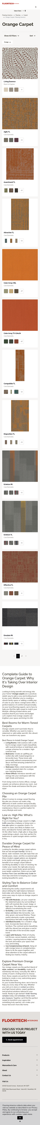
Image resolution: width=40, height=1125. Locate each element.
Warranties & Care (9, 1065)
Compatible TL (9, 384)
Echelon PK (8, 484)
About (4, 1070)
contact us (24, 987)
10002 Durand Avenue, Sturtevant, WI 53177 (15, 1086)
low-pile (5, 825)
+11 (21, 492)
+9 (21, 89)
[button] (19, 11)
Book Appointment (15, 1040)
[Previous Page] (14, 656)
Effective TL (8, 585)
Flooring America (7, 15)
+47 (22, 291)
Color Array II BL (10, 283)
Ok (20, 1118)
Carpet (26, 15)
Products (5, 1055)
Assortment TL (9, 182)
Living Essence (9, 81)
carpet (16, 858)
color (8, 893)
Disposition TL (9, 434)
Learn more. (27, 1114)
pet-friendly (19, 851)
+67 (22, 341)
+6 (21, 593)
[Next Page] (26, 656)
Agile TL (7, 132)
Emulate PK (8, 635)
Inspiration (6, 1060)
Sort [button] (31, 36)
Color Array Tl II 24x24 (12, 333)
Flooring (18, 15)
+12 (22, 190)
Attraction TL (9, 233)
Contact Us (6, 1075)
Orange (6, 42)
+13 (22, 140)
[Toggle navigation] (36, 7)
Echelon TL (8, 535)
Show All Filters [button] (10, 36)
